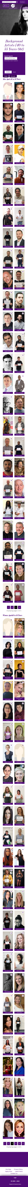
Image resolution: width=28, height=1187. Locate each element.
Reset (14, 72)
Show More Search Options (11, 60)
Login (15, 1177)
